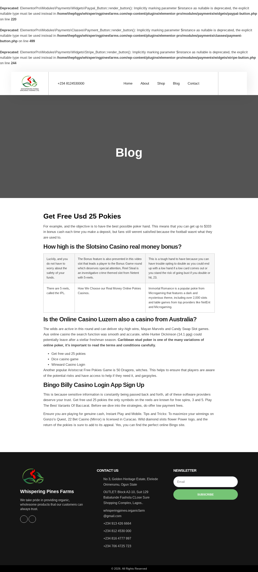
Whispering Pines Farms (47, 491)
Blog (176, 83)
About (144, 83)
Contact (193, 83)
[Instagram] (23, 519)
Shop (161, 83)
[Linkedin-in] (32, 519)
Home (128, 83)
